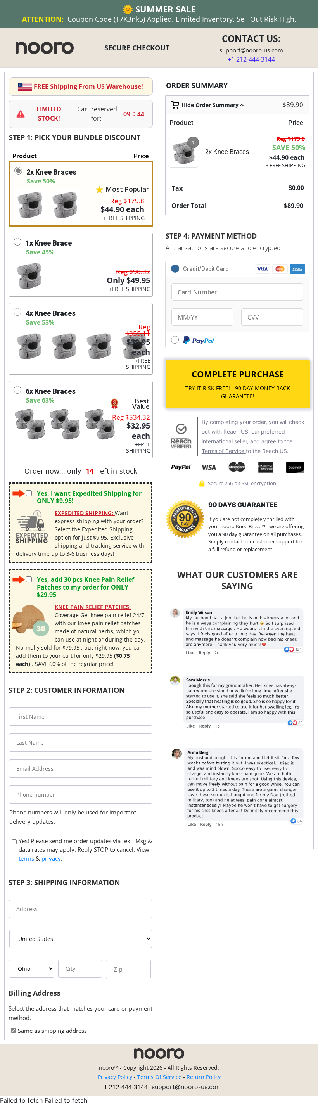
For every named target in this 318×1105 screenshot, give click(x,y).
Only (128, 280)
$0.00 (296, 188)
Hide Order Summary (210, 105)
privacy (51, 858)
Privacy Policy (115, 1077)
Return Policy (204, 1077)
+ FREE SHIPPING (285, 165)
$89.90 (292, 104)
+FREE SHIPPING (124, 218)
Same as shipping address (52, 1030)
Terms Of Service (159, 1077)
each (122, 209)
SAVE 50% (288, 147)
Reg (291, 138)
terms (26, 858)
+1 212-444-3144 (124, 1087)
